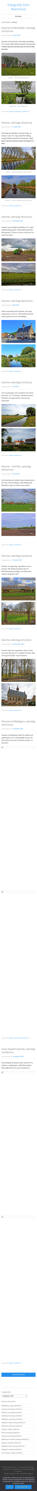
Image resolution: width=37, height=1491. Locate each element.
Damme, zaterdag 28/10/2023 (16, 217)
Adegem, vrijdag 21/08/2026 (10, 1429)
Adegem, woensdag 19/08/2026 (11, 1436)
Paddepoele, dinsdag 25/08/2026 (11, 1416)
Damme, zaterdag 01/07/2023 (16, 382)
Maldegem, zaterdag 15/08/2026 (11, 1449)
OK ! (9, 1487)
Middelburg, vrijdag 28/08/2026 (11, 1406)
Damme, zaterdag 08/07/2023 (17, 301)
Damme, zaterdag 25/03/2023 (16, 556)
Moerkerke (17, 111)
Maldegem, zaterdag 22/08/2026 (11, 1426)
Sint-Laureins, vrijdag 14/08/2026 (12, 1453)
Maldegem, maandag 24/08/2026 (12, 1419)
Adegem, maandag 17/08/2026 (11, 1443)
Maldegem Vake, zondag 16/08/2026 (13, 1446)
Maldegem (17, 1038)
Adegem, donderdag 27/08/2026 (11, 1409)
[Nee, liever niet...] (35, 1483)
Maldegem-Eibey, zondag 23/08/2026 (13, 1422)
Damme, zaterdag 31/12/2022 (16, 640)
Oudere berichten (18, 1374)
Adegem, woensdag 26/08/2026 (11, 1412)
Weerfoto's (26, 111)
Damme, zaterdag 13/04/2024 (16, 122)
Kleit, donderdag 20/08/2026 (10, 1433)
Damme (11, 111)
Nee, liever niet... (23, 1487)
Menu (19, 16)
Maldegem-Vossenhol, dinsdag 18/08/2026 (15, 1439)
